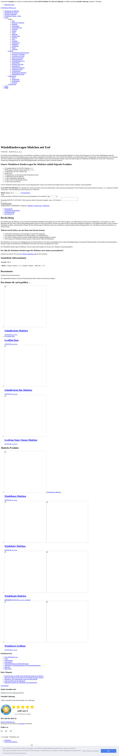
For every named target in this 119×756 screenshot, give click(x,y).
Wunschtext (31, 200)
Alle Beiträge (5, 685)
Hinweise (7, 667)
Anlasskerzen (12, 76)
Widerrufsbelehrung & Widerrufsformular (16, 664)
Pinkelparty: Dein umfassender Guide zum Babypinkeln (20, 679)
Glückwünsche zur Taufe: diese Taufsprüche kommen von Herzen (23, 676)
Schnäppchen (12, 84)
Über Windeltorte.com (10, 657)
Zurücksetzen (26, 193)
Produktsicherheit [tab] (9, 212)
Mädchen (30, 205)
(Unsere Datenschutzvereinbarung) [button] (14, 753)
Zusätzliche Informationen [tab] (12, 210)
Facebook (21, 723)
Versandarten (8, 662)
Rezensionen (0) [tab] (9, 214)
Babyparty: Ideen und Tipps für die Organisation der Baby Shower (24, 677)
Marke (3, 193)
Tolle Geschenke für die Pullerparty (14, 681)
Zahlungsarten (8, 660)
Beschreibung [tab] (8, 209)
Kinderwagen (38, 205)
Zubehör (10, 51)
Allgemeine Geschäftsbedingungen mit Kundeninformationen (22, 665)
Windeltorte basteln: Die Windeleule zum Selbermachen (20, 682)
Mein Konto (8, 669)
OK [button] (109, 751)
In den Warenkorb (6, 204)
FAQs (6, 659)
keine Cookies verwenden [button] (90, 751)
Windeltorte (46, 205)
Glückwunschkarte (24, 196)
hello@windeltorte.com (29, 254)
